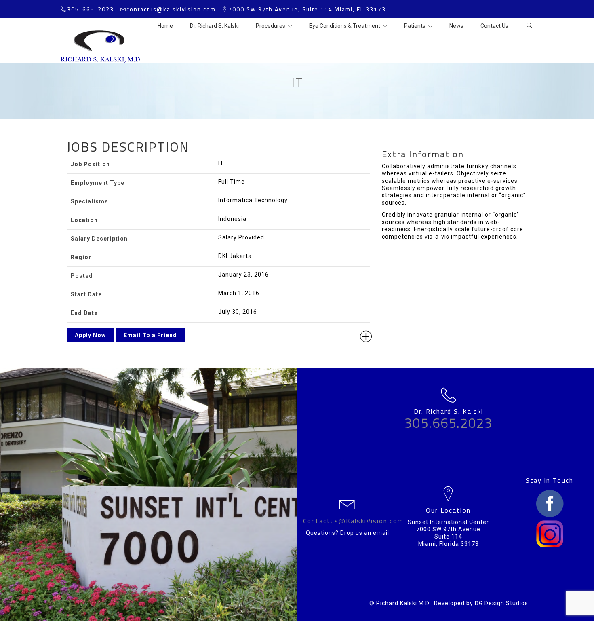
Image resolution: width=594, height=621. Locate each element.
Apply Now (90, 335)
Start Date (86, 294)
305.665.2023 (448, 423)
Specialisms (89, 201)
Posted (82, 275)
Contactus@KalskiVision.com (353, 521)
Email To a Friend (150, 335)
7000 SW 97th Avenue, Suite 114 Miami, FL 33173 (307, 9)
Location (84, 220)
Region (81, 257)
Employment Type (97, 183)
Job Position (90, 164)
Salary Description (99, 238)
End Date (84, 313)
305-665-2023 (90, 9)
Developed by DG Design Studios (481, 603)
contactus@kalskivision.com (171, 9)
